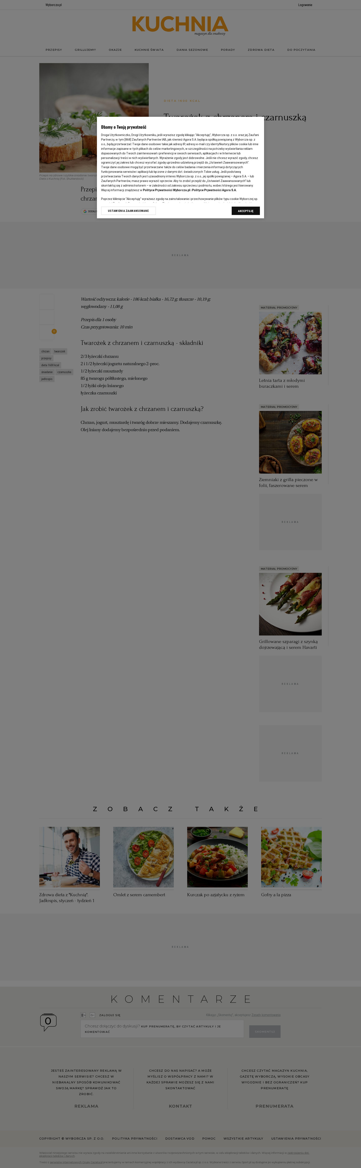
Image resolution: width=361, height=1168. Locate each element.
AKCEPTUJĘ (246, 211)
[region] (180, 167)
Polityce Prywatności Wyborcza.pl (166, 190)
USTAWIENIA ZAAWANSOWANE (128, 210)
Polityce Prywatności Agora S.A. (214, 190)
